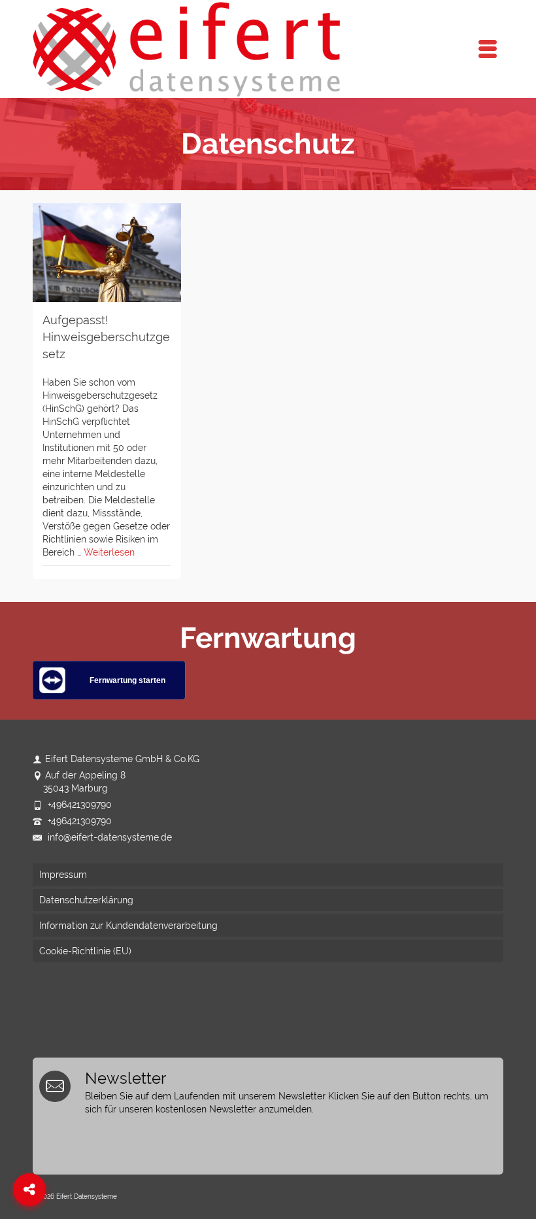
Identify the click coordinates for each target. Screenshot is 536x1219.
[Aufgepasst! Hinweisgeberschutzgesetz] (107, 252)
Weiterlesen (109, 552)
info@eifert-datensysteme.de (108, 837)
